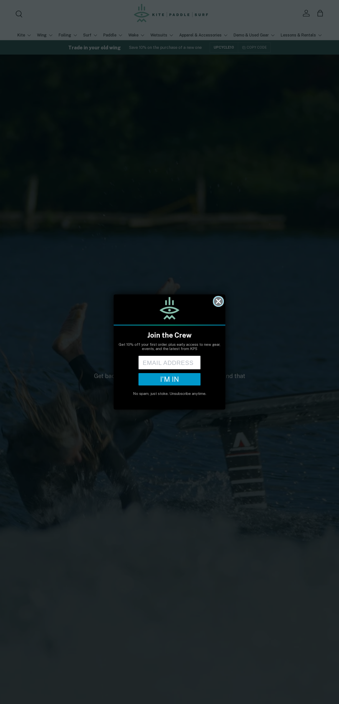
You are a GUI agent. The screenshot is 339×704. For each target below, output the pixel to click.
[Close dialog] (218, 301)
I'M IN (169, 379)
